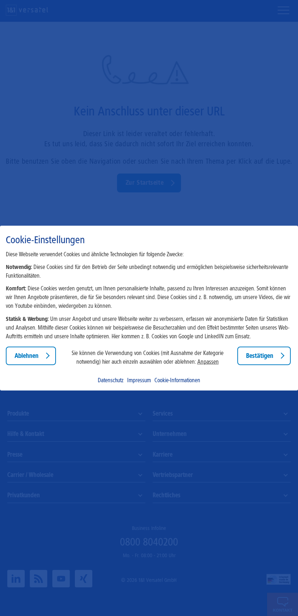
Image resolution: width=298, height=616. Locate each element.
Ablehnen (27, 355)
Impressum (139, 380)
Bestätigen (259, 355)
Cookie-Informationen (177, 380)
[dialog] (149, 308)
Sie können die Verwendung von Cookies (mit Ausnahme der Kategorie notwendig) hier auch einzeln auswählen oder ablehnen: (148, 357)
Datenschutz (111, 380)
